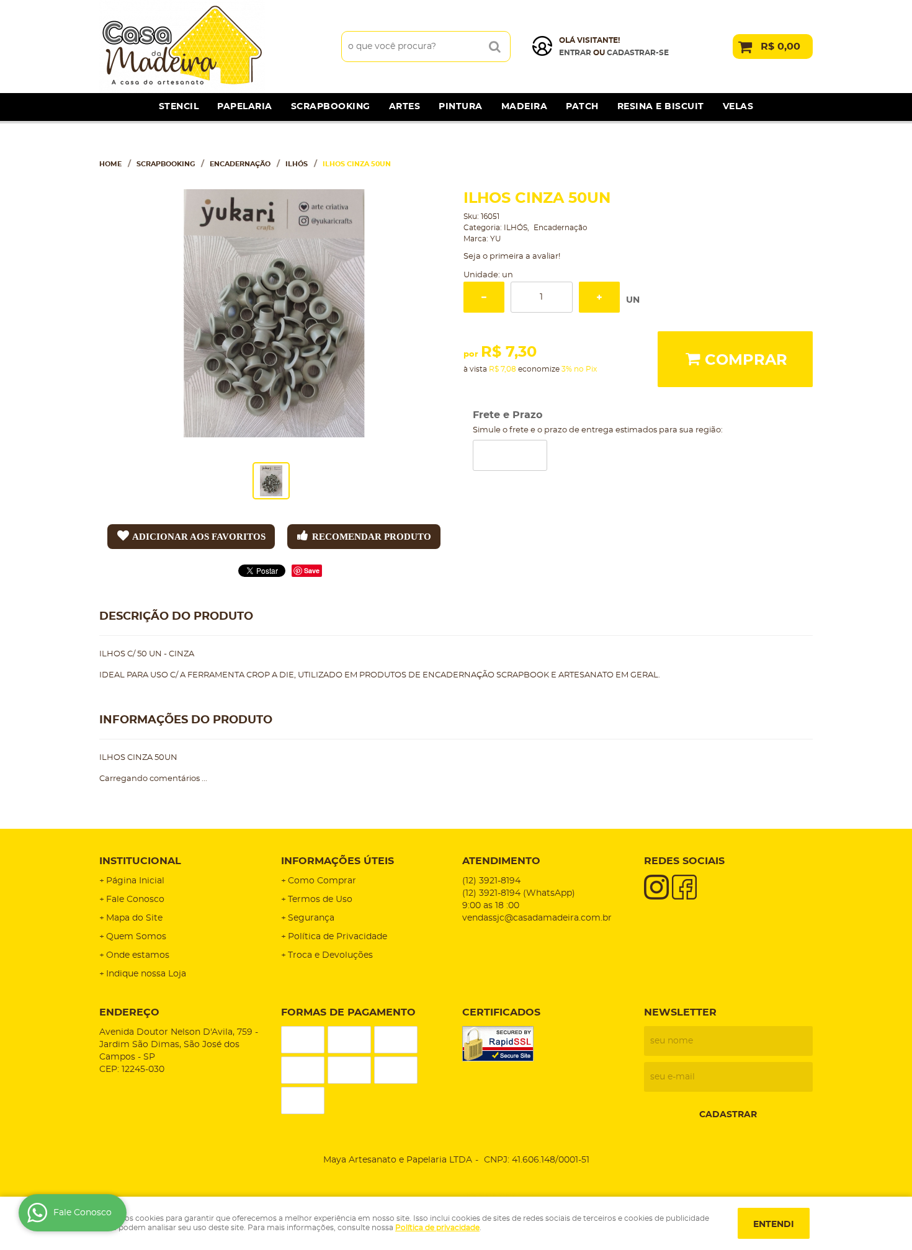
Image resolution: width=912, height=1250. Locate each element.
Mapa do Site (134, 918)
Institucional (140, 861)
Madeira (524, 106)
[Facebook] (684, 887)
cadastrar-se (638, 52)
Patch (582, 106)
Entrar (575, 52)
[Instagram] (656, 887)
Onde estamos (137, 955)
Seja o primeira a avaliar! (511, 256)
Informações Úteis (337, 861)
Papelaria (244, 106)
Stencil (179, 106)
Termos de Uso (320, 899)
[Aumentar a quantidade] (599, 297)
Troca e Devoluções (330, 955)
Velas (738, 106)
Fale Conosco (135, 899)
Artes (405, 106)
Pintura (461, 106)
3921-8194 (491, 881)
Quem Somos (136, 936)
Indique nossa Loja (146, 974)
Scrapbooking (330, 106)
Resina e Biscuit (660, 106)
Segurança (311, 918)
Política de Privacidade (337, 936)
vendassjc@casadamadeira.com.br (537, 918)
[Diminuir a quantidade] (483, 297)
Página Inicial (135, 881)
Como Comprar (322, 881)
